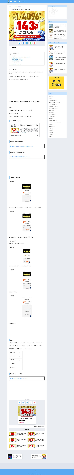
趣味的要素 (52, 126)
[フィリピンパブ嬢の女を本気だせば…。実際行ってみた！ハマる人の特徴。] (57, 56)
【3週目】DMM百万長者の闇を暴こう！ (60, 70)
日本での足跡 (53, 114)
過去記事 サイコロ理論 (17, 64)
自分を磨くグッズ (53, 108)
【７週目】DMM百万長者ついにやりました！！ (21, 156)
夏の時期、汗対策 (53, 106)
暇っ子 (51, 118)
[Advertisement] (27, 90)
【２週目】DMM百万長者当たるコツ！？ (20, 378)
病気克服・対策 (52, 120)
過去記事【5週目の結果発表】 (18, 59)
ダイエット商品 (53, 104)
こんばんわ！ (14, 55)
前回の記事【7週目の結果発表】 (18, 60)
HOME (37, 471)
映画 (51, 130)
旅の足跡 (51, 112)
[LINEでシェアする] (30, 43)
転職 (50, 136)
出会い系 (51, 110)
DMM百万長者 (42, 426)
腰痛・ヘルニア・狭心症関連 (55, 122)
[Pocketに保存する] (34, 43)
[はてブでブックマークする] (27, 43)
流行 (51, 132)
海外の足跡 (52, 116)
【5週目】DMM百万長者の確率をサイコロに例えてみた (22, 146)
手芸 (51, 128)
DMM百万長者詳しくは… (17, 58)
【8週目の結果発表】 (16, 61)
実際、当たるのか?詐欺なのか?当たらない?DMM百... (59, 47)
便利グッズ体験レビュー (54, 102)
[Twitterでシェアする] (19, 43)
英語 (51, 134)
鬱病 (51, 124)
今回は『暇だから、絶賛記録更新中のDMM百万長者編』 (21, 57)
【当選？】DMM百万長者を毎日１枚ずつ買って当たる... (59, 53)
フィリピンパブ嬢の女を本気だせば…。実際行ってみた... (60, 58)
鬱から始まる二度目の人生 (17, 1)
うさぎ (51, 96)
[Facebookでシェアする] (23, 43)
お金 (50, 98)
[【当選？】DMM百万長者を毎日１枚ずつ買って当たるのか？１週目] (57, 50)
